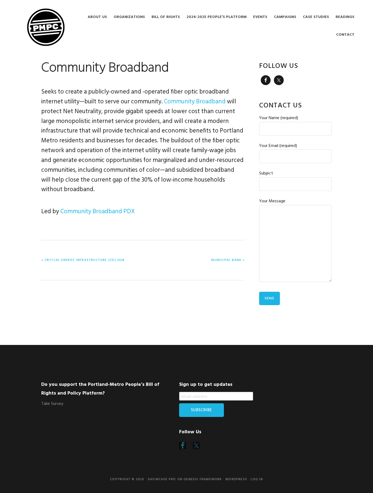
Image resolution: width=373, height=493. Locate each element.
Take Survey (52, 403)
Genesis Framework (202, 479)
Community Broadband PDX (97, 212)
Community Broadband (195, 102)
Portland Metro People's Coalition (46, 27)
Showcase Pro (162, 479)
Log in (257, 479)
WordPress (236, 479)
